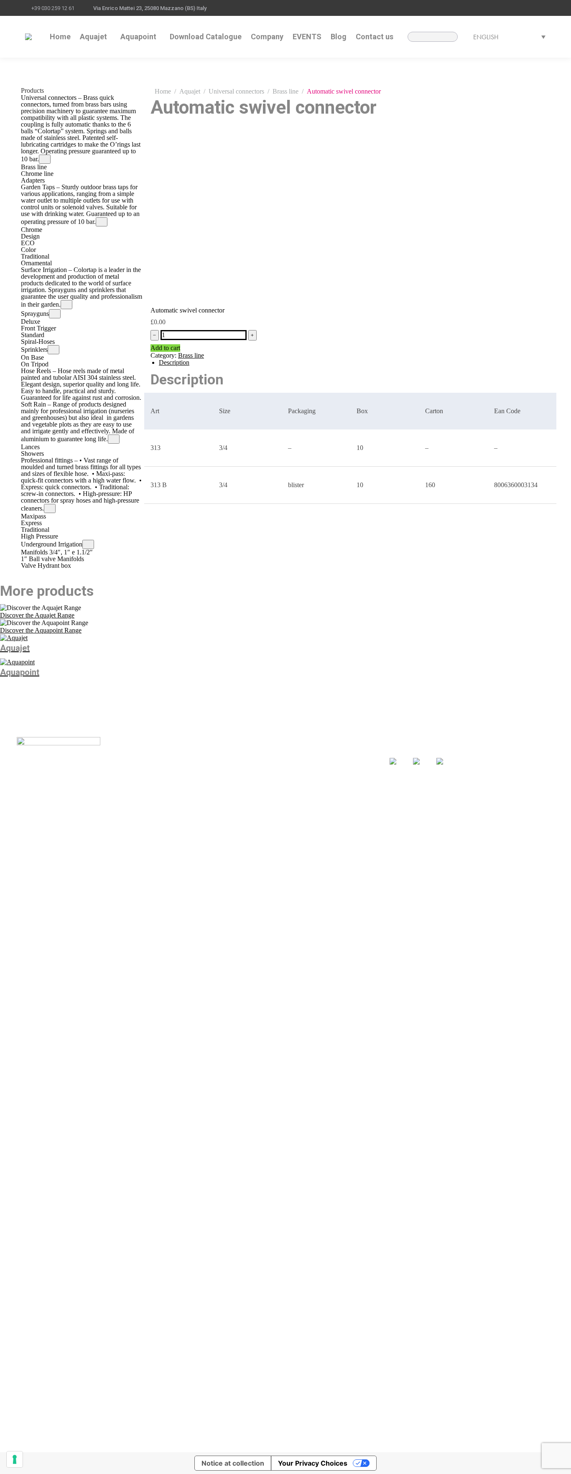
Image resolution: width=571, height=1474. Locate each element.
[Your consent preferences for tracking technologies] (15, 1459)
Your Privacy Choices (312, 1463)
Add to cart (165, 347)
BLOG (280, 762)
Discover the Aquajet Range (37, 615)
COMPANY (208, 775)
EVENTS (284, 750)
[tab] (354, 362)
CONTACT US (292, 774)
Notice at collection (232, 1463)
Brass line (191, 355)
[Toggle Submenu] (45, 159)
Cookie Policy (281, 1440)
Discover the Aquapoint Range (41, 630)
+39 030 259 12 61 (52, 8)
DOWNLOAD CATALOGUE (233, 763)
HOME (201, 750)
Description (174, 362)
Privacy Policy (239, 1440)
